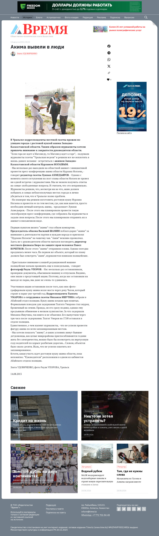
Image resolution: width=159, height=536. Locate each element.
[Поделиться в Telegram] (109, 53)
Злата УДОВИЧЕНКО (27, 53)
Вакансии (129, 17)
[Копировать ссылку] (109, 73)
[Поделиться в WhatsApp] (109, 59)
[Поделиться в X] (109, 66)
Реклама (101, 17)
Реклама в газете (55, 508)
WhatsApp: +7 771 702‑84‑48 (95, 515)
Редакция (88, 17)
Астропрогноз (53, 17)
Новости (15, 17)
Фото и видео (72, 17)
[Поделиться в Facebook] (109, 46)
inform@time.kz (89, 511)
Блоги (39, 17)
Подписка (115, 17)
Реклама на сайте (124, 133)
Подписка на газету (56, 512)
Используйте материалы (23, 512)
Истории (27, 17)
